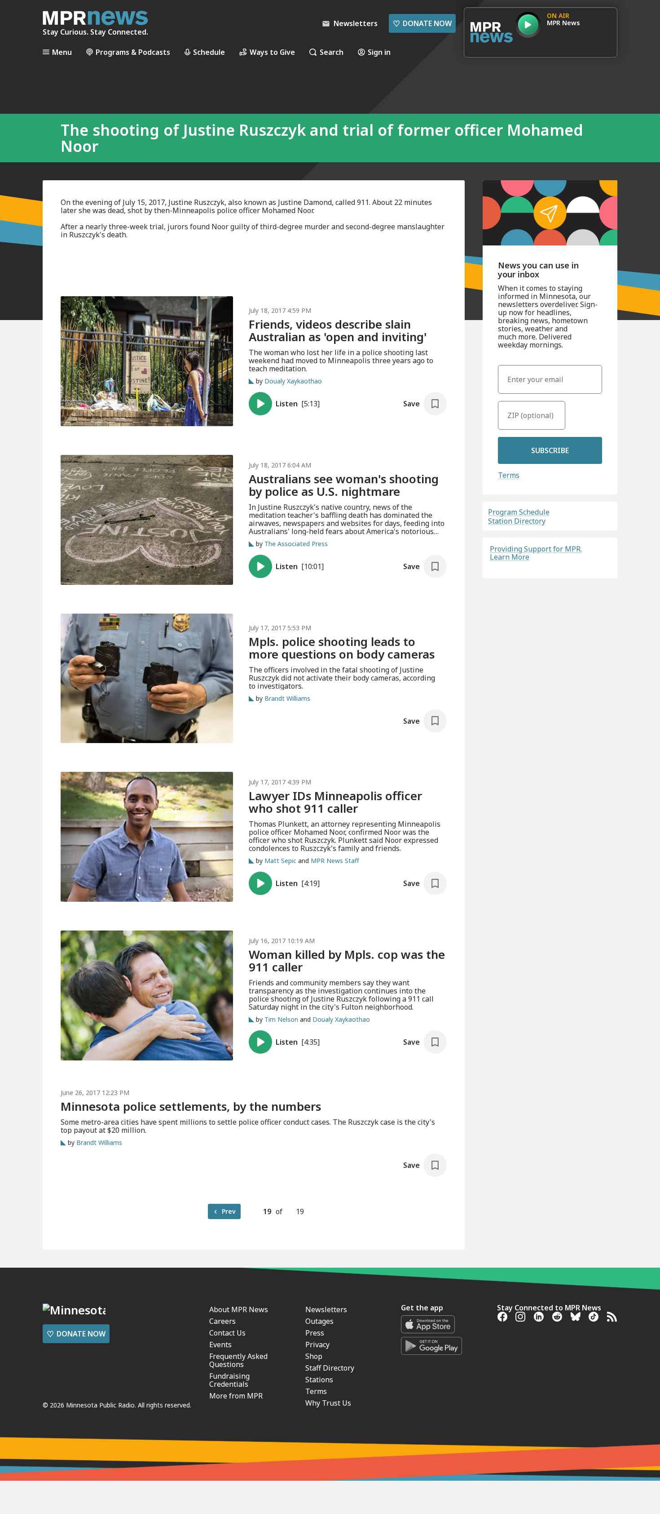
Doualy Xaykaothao (293, 381)
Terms (508, 475)
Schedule (209, 52)
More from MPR (236, 1396)
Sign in (379, 52)
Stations (319, 1380)
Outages (319, 1321)
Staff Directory (329, 1368)
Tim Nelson (281, 1019)
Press (314, 1333)
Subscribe (550, 450)
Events (220, 1344)
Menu (62, 52)
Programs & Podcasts (133, 52)
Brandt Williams (287, 698)
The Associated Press (296, 543)
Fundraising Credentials (229, 1380)
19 (267, 1211)
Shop (313, 1356)
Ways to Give (272, 52)
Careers (222, 1321)
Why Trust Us (328, 1403)
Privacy (317, 1344)
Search (331, 52)
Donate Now (422, 23)
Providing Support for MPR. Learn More (536, 553)
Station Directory (517, 521)
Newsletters (326, 1309)
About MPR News (238, 1309)
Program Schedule (519, 512)
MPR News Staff (335, 860)
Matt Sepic (280, 860)
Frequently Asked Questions (238, 1360)
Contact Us (227, 1333)
